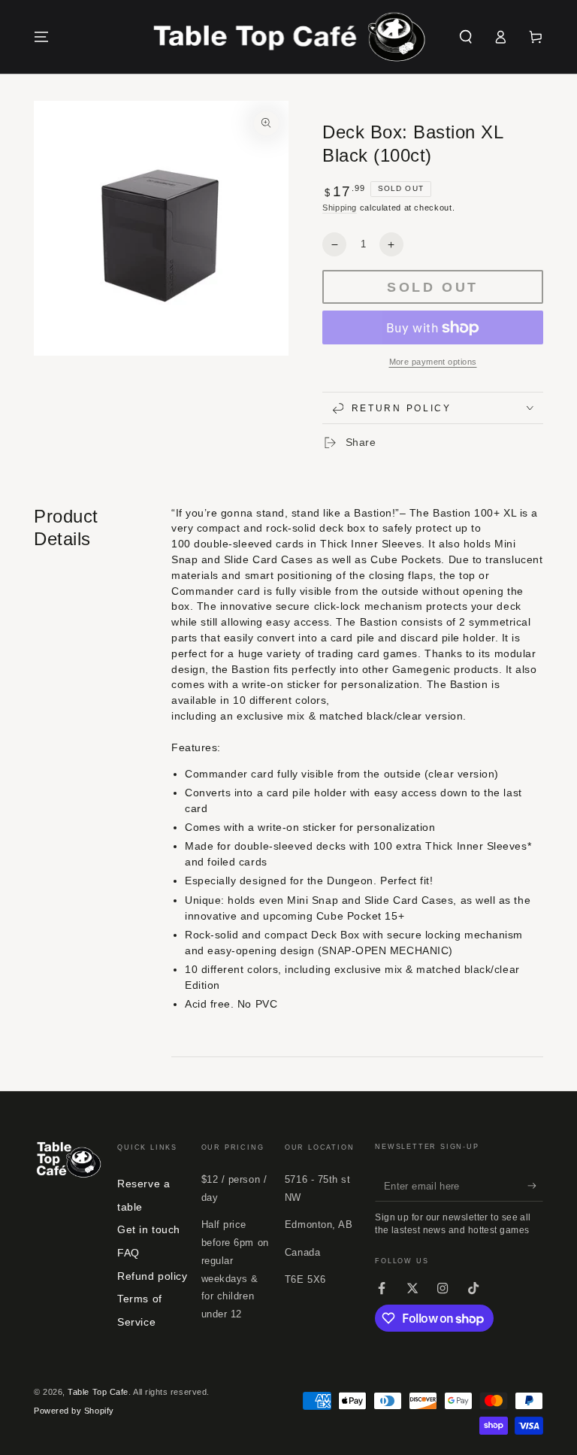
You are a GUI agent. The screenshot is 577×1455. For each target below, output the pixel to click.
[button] (465, 37)
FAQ (128, 1253)
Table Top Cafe (98, 1391)
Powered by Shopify (74, 1410)
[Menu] (41, 37)
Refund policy (152, 1276)
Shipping (339, 207)
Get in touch (148, 1229)
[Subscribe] (535, 1186)
